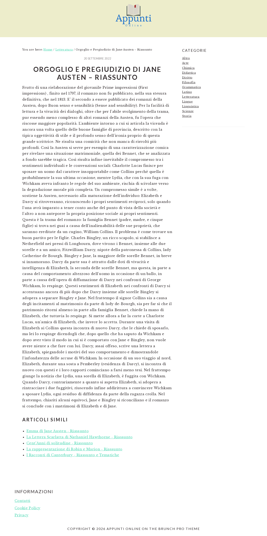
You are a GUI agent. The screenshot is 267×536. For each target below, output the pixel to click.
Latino (187, 92)
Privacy (21, 515)
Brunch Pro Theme (179, 529)
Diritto (187, 77)
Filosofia (188, 82)
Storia (186, 116)
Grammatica (191, 87)
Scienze (188, 111)
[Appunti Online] (133, 28)
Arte (185, 63)
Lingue (187, 101)
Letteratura (191, 96)
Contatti (22, 501)
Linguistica (190, 106)
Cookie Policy (27, 508)
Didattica (189, 72)
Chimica (188, 68)
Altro (186, 58)
